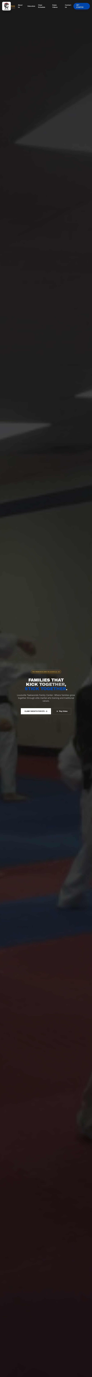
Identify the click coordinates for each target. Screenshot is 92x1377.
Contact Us (68, 6)
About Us (20, 6)
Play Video (63, 711)
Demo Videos (55, 6)
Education (31, 6)
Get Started (80, 6)
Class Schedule (41, 6)
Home (13, 6)
